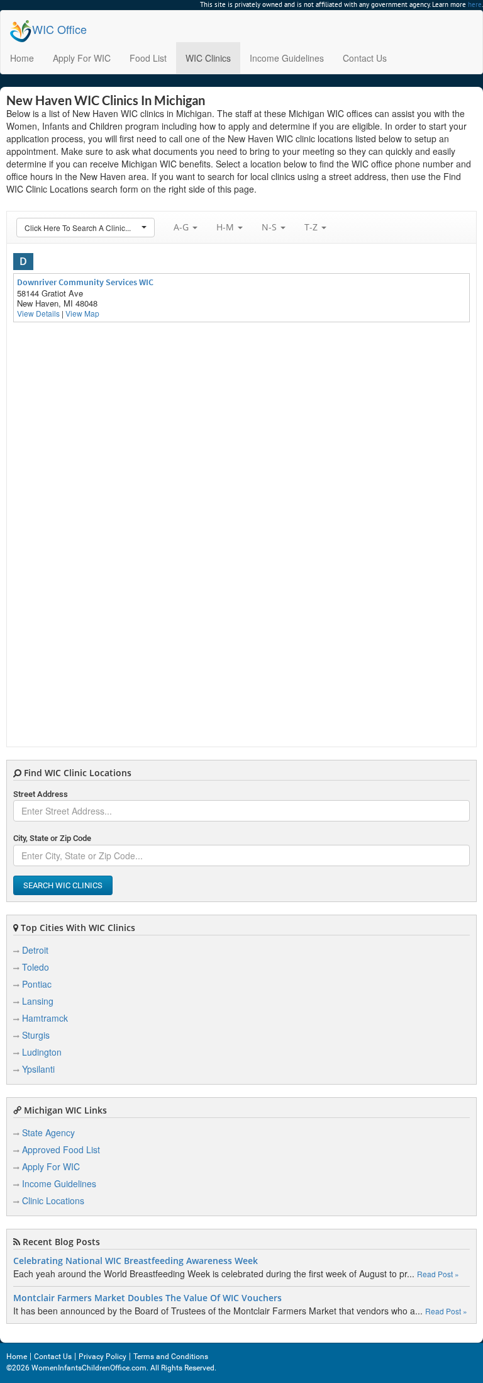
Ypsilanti (38, 1069)
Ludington (42, 1052)
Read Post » (438, 1273)
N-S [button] (270, 227)
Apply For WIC (82, 58)
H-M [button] (226, 227)
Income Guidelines (287, 58)
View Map (82, 313)
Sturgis (36, 1035)
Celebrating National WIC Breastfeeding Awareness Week (135, 1261)
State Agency (48, 1132)
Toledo (35, 967)
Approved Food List (61, 1149)
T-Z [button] (312, 227)
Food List (148, 58)
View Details (38, 313)
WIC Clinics (208, 58)
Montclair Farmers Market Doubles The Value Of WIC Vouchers (147, 1298)
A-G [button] (182, 227)
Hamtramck (45, 1018)
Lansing (37, 1001)
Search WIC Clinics (63, 885)
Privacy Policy (102, 1356)
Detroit (35, 950)
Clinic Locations (53, 1200)
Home (22, 58)
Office (59, 29)
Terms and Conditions (170, 1356)
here (475, 4)
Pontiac (37, 984)
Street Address (40, 794)
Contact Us (365, 58)
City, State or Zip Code (52, 838)
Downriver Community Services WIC (85, 282)
